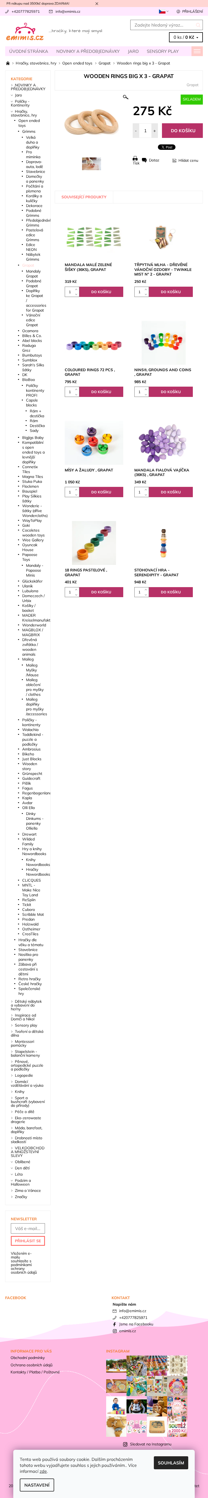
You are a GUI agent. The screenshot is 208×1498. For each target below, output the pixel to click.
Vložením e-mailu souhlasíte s (24, 1262)
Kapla (27, 797)
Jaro (133, 51)
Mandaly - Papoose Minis (34, 570)
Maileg (28, 659)
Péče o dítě (24, 1111)
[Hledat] (198, 25)
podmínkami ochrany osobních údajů (24, 1268)
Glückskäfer (32, 581)
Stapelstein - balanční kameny (25, 1053)
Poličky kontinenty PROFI (35, 390)
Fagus (27, 788)
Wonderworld (34, 625)
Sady (34, 430)
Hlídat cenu (188, 160)
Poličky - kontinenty (31, 722)
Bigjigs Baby (33, 437)
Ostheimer (31, 929)
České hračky (30, 983)
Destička (37, 425)
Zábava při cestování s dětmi (28, 969)
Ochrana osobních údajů (32, 1365)
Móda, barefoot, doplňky (26, 1129)
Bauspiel (29, 491)
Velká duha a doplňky (32, 142)
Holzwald (30, 924)
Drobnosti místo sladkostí (26, 1139)
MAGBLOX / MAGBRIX (32, 632)
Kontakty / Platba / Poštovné (35, 1372)
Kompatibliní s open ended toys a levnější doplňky (33, 452)
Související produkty (83, 197)
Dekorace (34, 205)
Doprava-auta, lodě (34, 164)
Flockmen (30, 486)
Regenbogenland (37, 793)
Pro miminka (33, 154)
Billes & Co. (32, 335)
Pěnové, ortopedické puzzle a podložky (27, 1065)
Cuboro (28, 909)
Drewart (29, 834)
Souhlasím (171, 1462)
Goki (26, 525)
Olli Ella (28, 807)
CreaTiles (30, 933)
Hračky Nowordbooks (38, 872)
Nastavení (37, 1485)
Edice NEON (31, 247)
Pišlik (26, 783)
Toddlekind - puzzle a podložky (32, 739)
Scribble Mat (33, 914)
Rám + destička (37, 413)
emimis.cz (127, 1330)
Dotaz (154, 160)
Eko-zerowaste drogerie (26, 1119)
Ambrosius (31, 749)
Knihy (19, 1091)
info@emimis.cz (68, 11)
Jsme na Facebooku (136, 1324)
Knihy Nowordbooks (38, 862)
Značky (21, 1196)
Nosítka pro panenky (28, 957)
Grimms (28, 131)
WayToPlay (32, 520)
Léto (19, 1174)
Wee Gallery (33, 540)
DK (24, 374)
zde (43, 1471)
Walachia (30, 729)
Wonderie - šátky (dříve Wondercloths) (35, 510)
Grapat (193, 84)
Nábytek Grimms (33, 257)
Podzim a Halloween (21, 1182)
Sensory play (163, 51)
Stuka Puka (32, 481)
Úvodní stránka (28, 51)
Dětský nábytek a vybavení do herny (26, 1005)
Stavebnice (35, 171)
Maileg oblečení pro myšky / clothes (35, 687)
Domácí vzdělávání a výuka (27, 1083)
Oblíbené (22, 1161)
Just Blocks (31, 758)
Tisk (136, 163)
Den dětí (22, 1168)
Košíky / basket (28, 608)
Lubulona (30, 590)
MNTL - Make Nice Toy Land (31, 890)
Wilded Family (28, 841)
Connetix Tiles (30, 469)
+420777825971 (26, 11)
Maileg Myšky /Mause (32, 670)
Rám (34, 420)
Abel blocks (32, 340)
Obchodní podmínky (28, 1357)
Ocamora (30, 330)
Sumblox (29, 360)
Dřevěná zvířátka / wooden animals (30, 647)
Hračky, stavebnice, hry (24, 113)
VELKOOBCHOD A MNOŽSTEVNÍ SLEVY (27, 1152)
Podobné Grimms (33, 213)
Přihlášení (192, 11)
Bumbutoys (32, 355)
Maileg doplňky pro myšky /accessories (36, 706)
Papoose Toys (29, 557)
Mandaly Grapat (33, 274)
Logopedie (24, 1075)
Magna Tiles (32, 476)
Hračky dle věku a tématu (30, 942)
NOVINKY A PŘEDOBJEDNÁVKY (88, 51)
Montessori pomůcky (22, 1043)
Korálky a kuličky (34, 198)
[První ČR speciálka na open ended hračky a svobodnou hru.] (8, 63)
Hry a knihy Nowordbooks (34, 851)
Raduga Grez (29, 348)
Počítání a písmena (34, 188)
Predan (28, 919)
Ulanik (27, 586)
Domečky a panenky (35, 179)
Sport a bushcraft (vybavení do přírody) (28, 1101)
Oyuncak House (29, 547)
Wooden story (29, 766)
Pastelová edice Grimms (34, 235)
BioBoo (28, 379)
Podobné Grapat (33, 283)
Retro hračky (29, 978)
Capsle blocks (32, 402)
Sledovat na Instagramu (150, 1444)
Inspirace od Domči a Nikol (23, 1017)
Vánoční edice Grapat (33, 320)
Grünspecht (32, 773)
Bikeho (28, 754)
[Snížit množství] (77, 294)
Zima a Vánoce (28, 1190)
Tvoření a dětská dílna (27, 1033)
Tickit (26, 904)
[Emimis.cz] (54, 31)
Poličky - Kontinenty (20, 103)
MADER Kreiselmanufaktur (38, 618)
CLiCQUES (31, 880)
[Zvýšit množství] (77, 289)
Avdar (27, 802)
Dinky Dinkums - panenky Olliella (35, 821)
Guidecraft (31, 778)
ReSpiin (28, 899)
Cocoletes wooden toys (33, 533)
